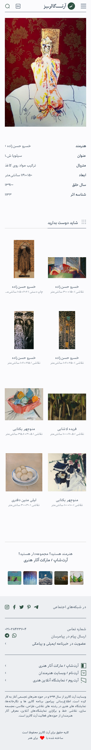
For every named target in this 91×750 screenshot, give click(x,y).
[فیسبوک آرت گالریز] (14, 607)
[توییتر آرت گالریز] (21, 607)
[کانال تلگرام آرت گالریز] (36, 607)
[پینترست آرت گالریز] (29, 607)
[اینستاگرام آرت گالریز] (7, 607)
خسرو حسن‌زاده (18, 146)
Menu (83, 6)
